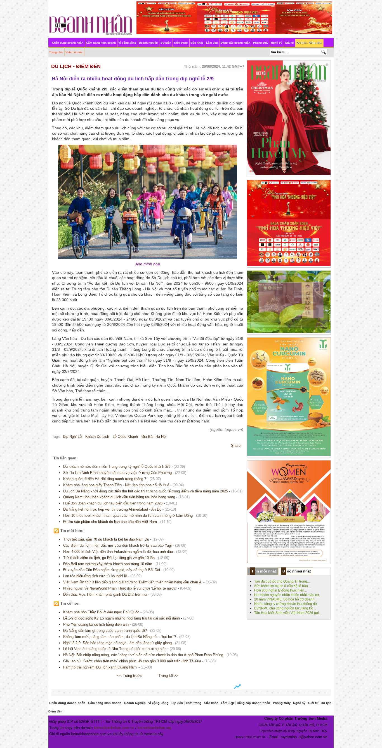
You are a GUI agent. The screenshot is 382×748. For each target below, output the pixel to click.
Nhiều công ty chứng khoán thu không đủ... (286, 604)
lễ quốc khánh (125, 436)
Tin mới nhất (263, 571)
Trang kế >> (168, 676)
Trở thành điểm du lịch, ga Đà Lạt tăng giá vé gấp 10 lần (109, 558)
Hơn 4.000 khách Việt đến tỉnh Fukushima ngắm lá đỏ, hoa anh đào (118, 552)
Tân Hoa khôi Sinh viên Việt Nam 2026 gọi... (287, 613)
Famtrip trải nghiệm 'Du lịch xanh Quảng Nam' (100, 667)
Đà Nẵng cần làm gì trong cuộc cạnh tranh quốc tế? (105, 630)
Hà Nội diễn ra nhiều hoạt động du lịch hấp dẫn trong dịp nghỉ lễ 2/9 (133, 78)
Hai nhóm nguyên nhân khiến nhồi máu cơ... (288, 595)
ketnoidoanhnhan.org (154, 728)
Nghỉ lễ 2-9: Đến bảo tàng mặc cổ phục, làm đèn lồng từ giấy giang (117, 643)
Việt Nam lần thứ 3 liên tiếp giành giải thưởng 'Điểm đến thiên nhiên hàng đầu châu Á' (132, 582)
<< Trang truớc (129, 676)
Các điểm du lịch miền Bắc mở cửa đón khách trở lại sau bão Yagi (117, 545)
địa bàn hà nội (154, 436)
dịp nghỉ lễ (72, 436)
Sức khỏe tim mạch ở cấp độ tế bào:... (282, 586)
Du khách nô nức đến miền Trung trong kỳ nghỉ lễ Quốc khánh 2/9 (116, 466)
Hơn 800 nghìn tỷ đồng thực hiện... (280, 590)
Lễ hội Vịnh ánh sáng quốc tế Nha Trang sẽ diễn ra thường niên (114, 649)
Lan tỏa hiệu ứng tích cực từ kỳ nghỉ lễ (95, 576)
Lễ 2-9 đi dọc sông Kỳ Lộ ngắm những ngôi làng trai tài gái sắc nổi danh (121, 618)
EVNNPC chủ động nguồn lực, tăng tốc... (285, 608)
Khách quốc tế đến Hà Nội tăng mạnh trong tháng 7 (104, 479)
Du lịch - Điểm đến (76, 66)
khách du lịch (97, 436)
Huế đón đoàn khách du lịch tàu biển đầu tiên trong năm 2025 (112, 503)
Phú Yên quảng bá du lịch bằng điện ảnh (96, 624)
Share (235, 445)
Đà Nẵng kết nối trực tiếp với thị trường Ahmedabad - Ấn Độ (112, 509)
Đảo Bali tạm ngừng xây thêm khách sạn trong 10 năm (107, 564)
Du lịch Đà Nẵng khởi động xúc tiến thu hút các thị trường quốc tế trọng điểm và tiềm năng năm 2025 (145, 491)
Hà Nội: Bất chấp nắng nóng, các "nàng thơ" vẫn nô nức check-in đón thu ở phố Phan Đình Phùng (143, 655)
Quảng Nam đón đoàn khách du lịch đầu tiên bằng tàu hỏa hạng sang (119, 497)
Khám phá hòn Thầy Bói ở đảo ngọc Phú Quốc (101, 612)
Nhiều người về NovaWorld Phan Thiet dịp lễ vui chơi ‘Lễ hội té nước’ (120, 588)
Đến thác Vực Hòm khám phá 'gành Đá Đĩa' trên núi (105, 594)
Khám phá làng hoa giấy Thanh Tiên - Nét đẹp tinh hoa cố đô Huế (116, 485)
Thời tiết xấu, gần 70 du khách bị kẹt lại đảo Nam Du (106, 539)
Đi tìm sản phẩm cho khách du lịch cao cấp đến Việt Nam (110, 522)
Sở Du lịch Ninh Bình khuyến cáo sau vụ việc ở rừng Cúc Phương (117, 473)
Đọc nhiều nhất (296, 571)
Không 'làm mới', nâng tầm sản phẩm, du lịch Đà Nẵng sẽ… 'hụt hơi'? (119, 637)
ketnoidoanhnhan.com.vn (114, 728)
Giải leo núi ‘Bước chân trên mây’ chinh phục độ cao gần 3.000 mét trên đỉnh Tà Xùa (132, 661)
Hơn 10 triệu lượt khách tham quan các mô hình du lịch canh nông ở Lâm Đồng (128, 515)
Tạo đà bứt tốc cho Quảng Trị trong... (282, 581)
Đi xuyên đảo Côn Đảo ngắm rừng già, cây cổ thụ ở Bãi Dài (111, 570)
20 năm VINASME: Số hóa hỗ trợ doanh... (285, 599)
